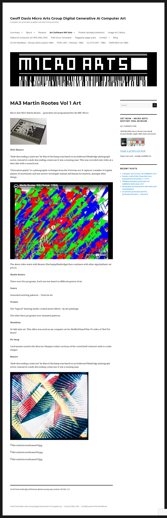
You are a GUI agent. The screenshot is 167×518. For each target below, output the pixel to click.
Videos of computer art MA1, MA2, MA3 (29, 38)
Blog (115, 38)
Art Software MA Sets (61, 32)
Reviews (42, 32)
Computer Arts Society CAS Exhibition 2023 (139, 174)
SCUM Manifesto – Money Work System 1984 (31, 43)
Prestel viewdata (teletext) (91, 32)
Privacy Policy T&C (71, 506)
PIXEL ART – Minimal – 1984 (70, 43)
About (29, 32)
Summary (15, 32)
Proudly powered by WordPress (94, 506)
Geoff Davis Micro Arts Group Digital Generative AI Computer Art (68, 18)
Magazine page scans (85, 38)
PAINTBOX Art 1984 (118, 43)
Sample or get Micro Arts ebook (132, 151)
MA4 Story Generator (61, 38)
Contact (103, 38)
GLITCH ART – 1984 (96, 43)
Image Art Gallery (116, 32)
